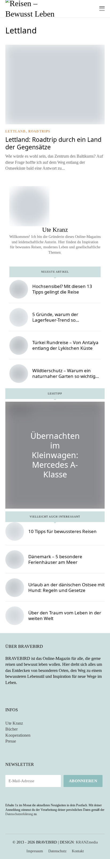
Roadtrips (39, 131)
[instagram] (55, 258)
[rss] (22, 694)
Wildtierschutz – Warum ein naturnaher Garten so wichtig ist (63, 376)
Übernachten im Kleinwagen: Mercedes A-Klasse (55, 455)
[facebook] (48, 258)
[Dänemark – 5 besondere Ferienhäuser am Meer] (14, 559)
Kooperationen (17, 735)
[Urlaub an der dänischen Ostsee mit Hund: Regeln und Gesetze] (14, 587)
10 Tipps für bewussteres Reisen (62, 531)
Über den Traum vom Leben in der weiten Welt (64, 615)
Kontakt (78, 851)
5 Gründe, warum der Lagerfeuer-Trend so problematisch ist (55, 319)
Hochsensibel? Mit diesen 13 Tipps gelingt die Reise (62, 289)
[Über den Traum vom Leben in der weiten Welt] (14, 615)
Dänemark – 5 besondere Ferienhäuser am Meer (55, 559)
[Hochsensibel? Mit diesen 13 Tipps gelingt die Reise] (18, 289)
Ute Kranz (14, 723)
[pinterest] (61, 258)
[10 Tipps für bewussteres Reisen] (14, 531)
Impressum (34, 851)
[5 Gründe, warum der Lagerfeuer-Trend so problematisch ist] (18, 317)
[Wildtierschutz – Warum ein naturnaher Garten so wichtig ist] (18, 373)
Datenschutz (57, 851)
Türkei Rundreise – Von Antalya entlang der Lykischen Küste (65, 345)
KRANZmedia (87, 842)
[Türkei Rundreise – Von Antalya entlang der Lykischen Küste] (18, 345)
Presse (10, 741)
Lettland (15, 131)
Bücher (11, 729)
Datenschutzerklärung (19, 814)
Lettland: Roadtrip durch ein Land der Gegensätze (53, 143)
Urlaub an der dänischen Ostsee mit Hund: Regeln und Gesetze (66, 587)
